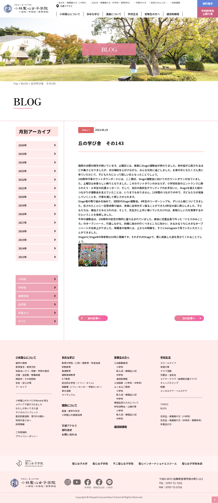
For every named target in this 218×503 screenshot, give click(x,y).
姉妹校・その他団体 (26, 378)
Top (15, 83)
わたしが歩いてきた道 (27, 408)
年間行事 (164, 366)
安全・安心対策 (23, 382)
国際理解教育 (68, 374)
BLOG (24, 83)
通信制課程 (172, 14)
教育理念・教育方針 (26, 366)
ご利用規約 (21, 432)
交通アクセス (66, 5)
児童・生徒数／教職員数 (28, 374)
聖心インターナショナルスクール (158, 463)
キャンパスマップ (169, 382)
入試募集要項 (121, 363)
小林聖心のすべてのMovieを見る (32, 400)
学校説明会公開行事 (207, 12)
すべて (22, 321)
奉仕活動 (66, 390)
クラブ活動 (166, 370)
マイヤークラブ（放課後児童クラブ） (179, 378)
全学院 (22, 304)
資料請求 (208, 3)
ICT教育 (66, 378)
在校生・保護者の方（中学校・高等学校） (181, 420)
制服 (162, 386)
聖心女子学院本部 (192, 463)
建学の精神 (21, 363)
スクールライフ (168, 363)
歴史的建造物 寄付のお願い (30, 416)
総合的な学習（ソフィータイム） (78, 382)
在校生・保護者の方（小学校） (176, 416)
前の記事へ (94, 318)
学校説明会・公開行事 (125, 406)
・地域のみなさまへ (158, 2)
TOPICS (164, 404)
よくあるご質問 (122, 386)
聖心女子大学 (79, 463)
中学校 (22, 287)
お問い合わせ (69, 434)
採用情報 (20, 424)
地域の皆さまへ (23, 420)
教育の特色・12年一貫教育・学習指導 (81, 363)
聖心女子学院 (100, 463)
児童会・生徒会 (168, 374)
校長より (23, 313)
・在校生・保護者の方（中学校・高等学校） (110, 2)
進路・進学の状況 (71, 410)
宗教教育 (66, 366)
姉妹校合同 (99, 487)
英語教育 (66, 370)
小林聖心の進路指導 (72, 414)
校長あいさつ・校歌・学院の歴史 (32, 370)
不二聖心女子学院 (123, 463)
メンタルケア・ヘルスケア (173, 390)
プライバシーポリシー (27, 436)
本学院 (87, 487)
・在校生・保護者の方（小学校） (71, 2)
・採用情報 (175, 2)
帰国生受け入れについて (126, 402)
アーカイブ (21, 386)
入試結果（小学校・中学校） (128, 382)
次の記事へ (188, 318)
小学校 (22, 279)
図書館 (82, 386)
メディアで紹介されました (29, 404)
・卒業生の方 (140, 2)
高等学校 (23, 296)
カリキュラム (68, 394)
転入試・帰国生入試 (126, 370)
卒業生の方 (166, 424)
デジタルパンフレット (27, 412)
